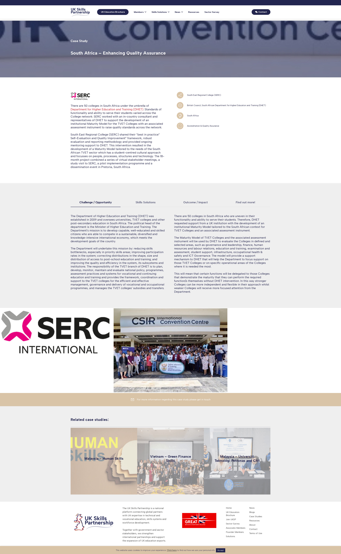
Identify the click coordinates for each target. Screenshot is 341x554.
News (252, 508)
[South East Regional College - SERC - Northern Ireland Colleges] (118, 96)
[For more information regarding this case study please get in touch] (134, 399)
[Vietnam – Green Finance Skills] (170, 461)
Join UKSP (231, 519)
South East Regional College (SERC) (204, 95)
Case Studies (255, 516)
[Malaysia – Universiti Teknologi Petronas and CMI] (237, 461)
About (252, 525)
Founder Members (235, 532)
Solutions (230, 536)
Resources (254, 520)
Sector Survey (233, 523)
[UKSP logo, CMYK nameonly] (81, 12)
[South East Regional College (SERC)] (181, 95)
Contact (253, 529)
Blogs (252, 512)
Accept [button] (221, 550)
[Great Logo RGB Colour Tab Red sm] (196, 519)
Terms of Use (255, 533)
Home (229, 508)
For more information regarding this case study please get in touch (173, 399)
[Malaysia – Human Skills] (104, 461)
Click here (172, 550)
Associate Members (235, 528)
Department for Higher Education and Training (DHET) (107, 109)
